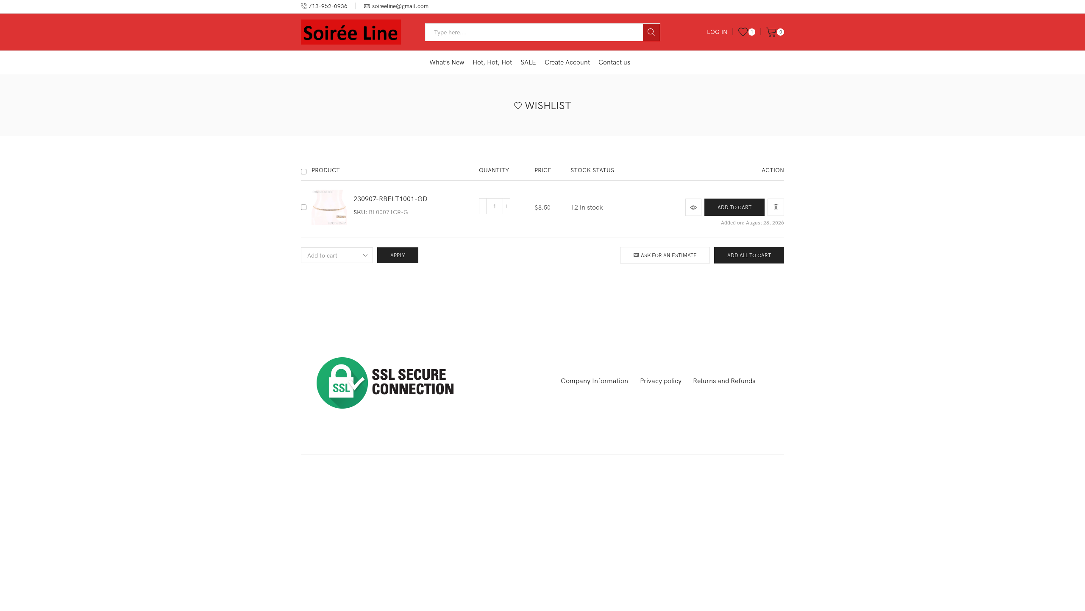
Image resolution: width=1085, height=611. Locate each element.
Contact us (614, 62)
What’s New (446, 62)
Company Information (594, 380)
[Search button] (651, 32)
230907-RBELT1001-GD (390, 198)
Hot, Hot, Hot (492, 62)
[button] (734, 207)
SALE (528, 62)
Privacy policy (661, 380)
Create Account (567, 62)
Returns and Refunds (724, 380)
